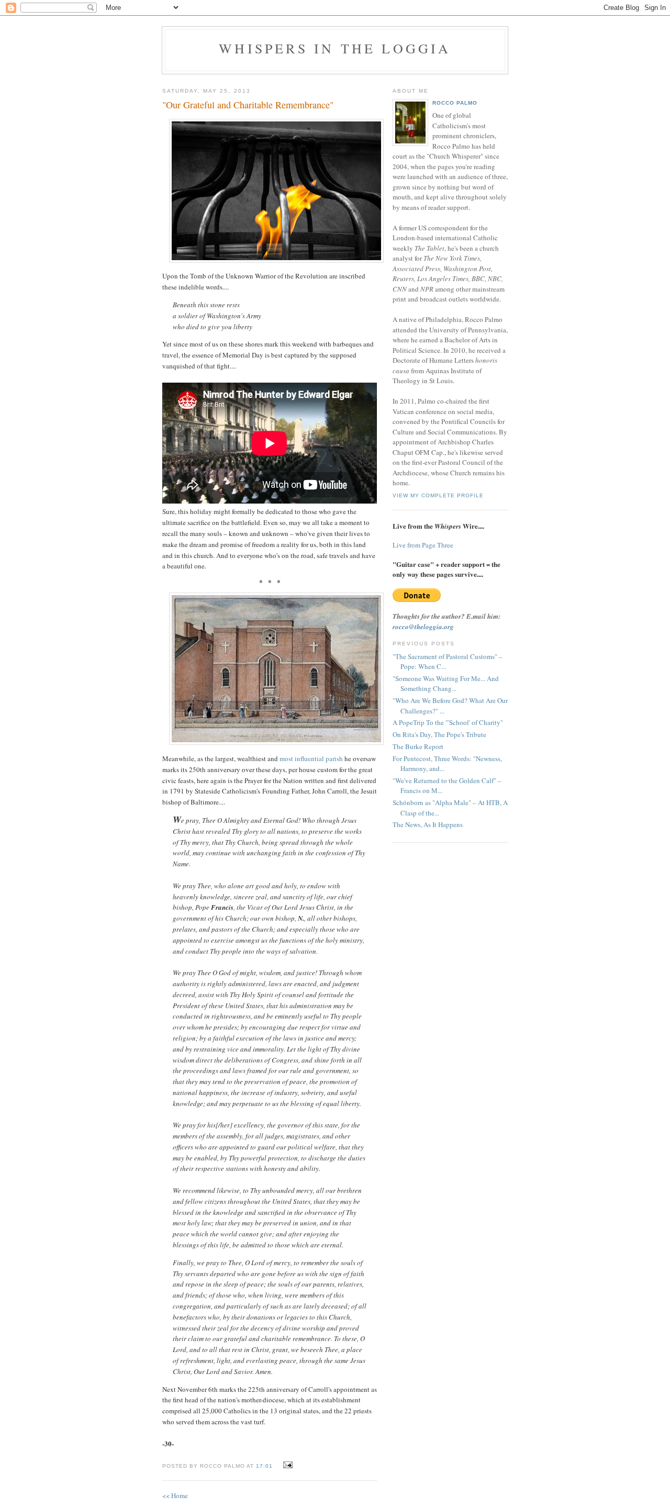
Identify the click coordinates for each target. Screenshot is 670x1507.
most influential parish (311, 758)
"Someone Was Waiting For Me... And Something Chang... (446, 684)
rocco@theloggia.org (423, 626)
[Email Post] (286, 1465)
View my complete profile (438, 495)
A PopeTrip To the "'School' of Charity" (448, 722)
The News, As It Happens (428, 824)
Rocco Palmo (454, 103)
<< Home (175, 1495)
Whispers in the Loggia (335, 48)
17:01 (264, 1466)
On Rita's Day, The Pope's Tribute (439, 734)
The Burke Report (418, 746)
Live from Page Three (423, 545)
